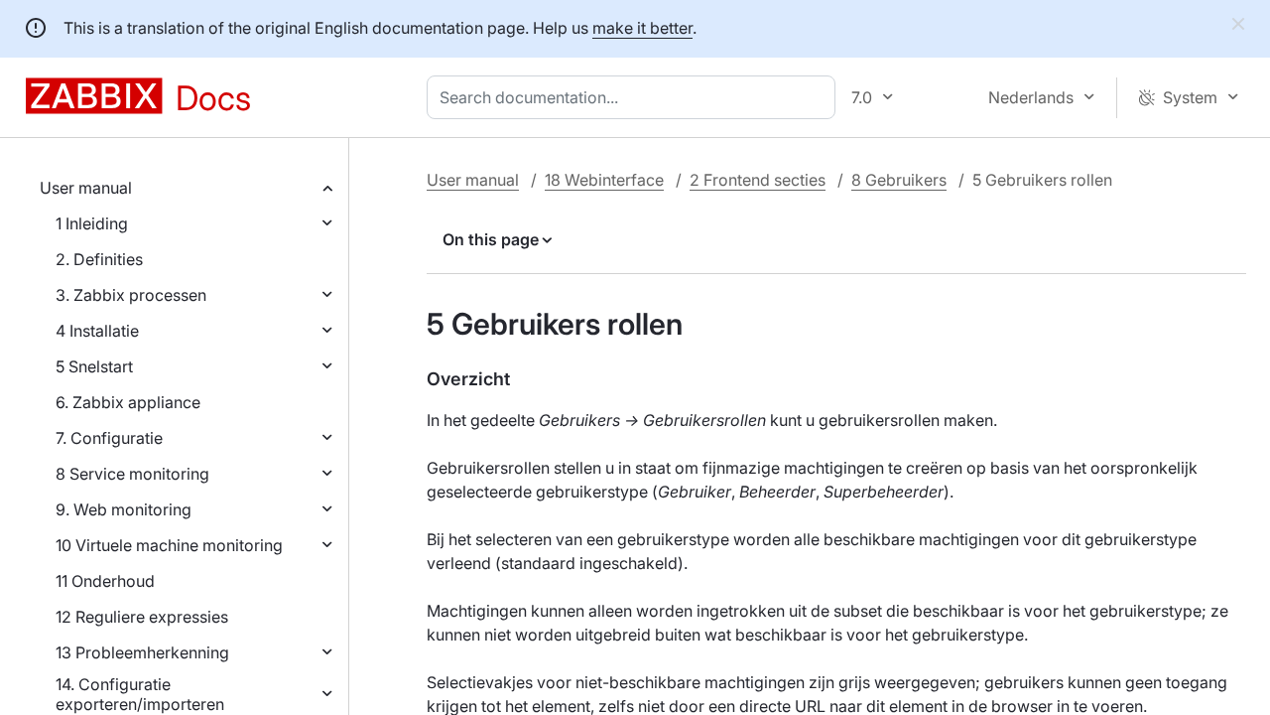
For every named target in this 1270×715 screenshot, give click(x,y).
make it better (642, 28)
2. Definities (99, 259)
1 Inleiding (92, 223)
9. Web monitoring (123, 509)
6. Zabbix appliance (128, 402)
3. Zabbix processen (131, 295)
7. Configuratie (109, 438)
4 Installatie (97, 331)
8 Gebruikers (899, 180)
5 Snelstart (94, 366)
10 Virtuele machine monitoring (169, 545)
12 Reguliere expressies (142, 617)
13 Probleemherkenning (142, 652)
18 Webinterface (604, 180)
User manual (86, 188)
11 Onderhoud (105, 581)
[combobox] (635, 97)
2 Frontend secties (758, 180)
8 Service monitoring (132, 474)
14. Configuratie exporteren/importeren (140, 694)
